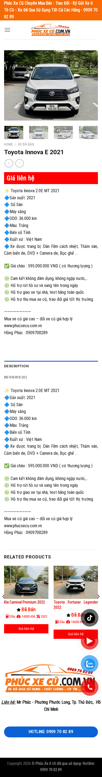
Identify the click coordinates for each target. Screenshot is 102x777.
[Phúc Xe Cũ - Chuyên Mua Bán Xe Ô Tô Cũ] (51, 29)
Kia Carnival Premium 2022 (24, 602)
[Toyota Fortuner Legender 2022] (76, 582)
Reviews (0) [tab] (15, 377)
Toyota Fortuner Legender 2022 (76, 605)
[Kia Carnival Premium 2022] (26, 582)
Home (8, 144)
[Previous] (13, 85)
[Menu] (7, 29)
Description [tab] (16, 366)
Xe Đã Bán (26, 144)
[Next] (89, 85)
